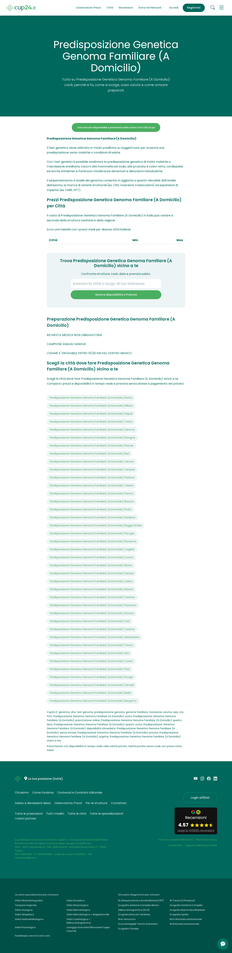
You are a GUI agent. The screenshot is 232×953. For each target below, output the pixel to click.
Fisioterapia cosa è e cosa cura (32, 935)
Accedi (173, 7)
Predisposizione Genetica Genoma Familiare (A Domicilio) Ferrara (92, 573)
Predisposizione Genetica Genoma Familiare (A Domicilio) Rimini (91, 565)
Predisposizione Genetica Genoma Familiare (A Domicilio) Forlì (90, 621)
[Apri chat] (223, 943)
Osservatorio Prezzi (88, 7)
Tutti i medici (55, 813)
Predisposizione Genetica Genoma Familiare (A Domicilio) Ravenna (93, 541)
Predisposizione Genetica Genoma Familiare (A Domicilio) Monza (91, 589)
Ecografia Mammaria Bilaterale (187, 909)
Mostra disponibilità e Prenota (116, 294)
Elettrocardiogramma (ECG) (134, 909)
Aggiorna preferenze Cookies (201, 845)
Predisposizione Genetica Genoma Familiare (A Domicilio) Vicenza (92, 597)
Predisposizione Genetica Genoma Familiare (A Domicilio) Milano (91, 405)
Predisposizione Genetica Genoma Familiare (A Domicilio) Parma (91, 493)
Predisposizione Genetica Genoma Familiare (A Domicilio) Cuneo (91, 661)
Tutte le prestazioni (28, 813)
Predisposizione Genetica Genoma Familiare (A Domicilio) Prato (90, 509)
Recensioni (126, 7)
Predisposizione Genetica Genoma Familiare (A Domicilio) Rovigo (91, 677)
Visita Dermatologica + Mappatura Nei (88, 914)
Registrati (193, 7)
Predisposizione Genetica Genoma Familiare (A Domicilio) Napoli (91, 413)
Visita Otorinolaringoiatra (29, 900)
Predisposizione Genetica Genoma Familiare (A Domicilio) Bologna (92, 437)
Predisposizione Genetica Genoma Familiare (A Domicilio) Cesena (92, 629)
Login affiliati (200, 798)
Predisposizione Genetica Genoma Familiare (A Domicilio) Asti (89, 653)
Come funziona (43, 792)
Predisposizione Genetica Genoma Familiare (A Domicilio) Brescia (92, 501)
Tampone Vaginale (25, 905)
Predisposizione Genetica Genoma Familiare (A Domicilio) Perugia (92, 533)
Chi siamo (22, 792)
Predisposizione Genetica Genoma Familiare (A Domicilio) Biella (90, 693)
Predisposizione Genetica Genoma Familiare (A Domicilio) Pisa (90, 669)
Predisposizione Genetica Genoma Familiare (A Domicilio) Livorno (91, 557)
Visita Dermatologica (78, 909)
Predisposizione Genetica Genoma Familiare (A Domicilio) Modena (92, 517)
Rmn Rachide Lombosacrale (186, 919)
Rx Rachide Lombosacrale (184, 923)
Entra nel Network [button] (150, 7)
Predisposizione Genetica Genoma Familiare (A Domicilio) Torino (91, 421)
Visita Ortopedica (24, 914)
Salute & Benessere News (33, 803)
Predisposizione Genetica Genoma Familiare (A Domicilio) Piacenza (93, 605)
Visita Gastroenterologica (29, 919)
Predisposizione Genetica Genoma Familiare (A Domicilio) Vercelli (92, 685)
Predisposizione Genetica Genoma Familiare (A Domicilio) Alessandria (94, 637)
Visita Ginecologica (77, 905)
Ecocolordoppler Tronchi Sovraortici (138, 923)
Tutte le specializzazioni (106, 813)
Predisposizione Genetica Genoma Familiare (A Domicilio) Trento (91, 645)
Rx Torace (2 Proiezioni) (182, 900)
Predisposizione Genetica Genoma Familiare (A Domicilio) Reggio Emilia (96, 525)
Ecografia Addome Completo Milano (138, 905)
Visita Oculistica (75, 900)
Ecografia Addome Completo (186, 905)
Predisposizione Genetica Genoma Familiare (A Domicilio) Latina (91, 581)
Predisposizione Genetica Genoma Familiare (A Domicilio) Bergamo (93, 701)
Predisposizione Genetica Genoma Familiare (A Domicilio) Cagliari (92, 549)
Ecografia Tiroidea (128, 928)
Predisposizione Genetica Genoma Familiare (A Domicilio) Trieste (91, 485)
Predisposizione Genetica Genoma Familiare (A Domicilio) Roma (91, 397)
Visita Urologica (23, 909)
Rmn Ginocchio (127, 919)
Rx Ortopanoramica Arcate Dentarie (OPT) (141, 900)
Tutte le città (77, 813)
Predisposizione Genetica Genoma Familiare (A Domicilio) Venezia (92, 469)
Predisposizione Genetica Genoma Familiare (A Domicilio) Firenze (91, 445)
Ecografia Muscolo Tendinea (134, 914)
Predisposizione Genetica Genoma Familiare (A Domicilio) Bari (89, 453)
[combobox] (116, 283)
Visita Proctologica (25, 927)
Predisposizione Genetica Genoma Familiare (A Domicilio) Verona (92, 461)
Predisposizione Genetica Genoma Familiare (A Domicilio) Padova (92, 477)
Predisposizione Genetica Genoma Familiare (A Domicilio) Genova (92, 429)
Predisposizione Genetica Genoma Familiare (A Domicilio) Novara (92, 613)
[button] (221, 7)
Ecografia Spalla (179, 914)
